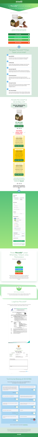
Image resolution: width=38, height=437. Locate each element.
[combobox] (19, 209)
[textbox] (19, 209)
